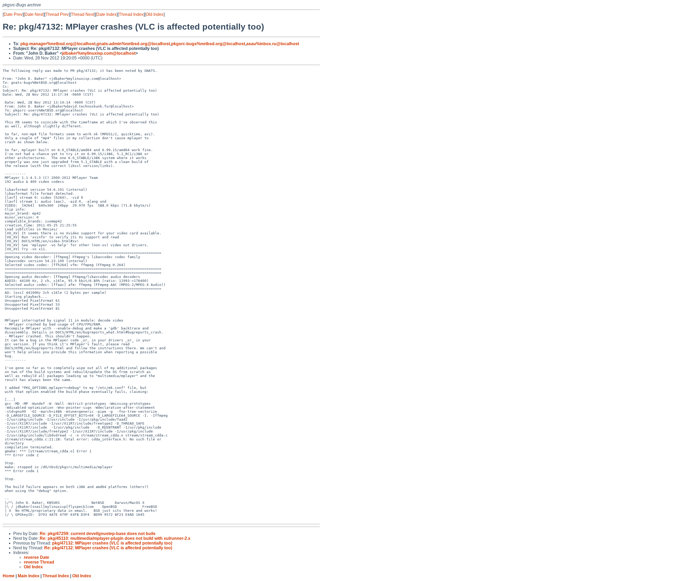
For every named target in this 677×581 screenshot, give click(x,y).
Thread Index (131, 14)
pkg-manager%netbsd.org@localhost (57, 43)
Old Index (155, 14)
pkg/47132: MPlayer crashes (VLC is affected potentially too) (112, 543)
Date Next (34, 14)
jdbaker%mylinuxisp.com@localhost (98, 53)
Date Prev (13, 14)
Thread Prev (57, 14)
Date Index (106, 14)
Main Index (28, 576)
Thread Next (82, 14)
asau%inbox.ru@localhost (272, 43)
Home (9, 576)
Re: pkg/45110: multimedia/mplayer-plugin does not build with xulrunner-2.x (115, 538)
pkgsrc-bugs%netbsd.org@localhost (208, 43)
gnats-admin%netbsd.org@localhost (133, 43)
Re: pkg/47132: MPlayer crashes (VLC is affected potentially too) (108, 548)
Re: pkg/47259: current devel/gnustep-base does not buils (97, 533)
